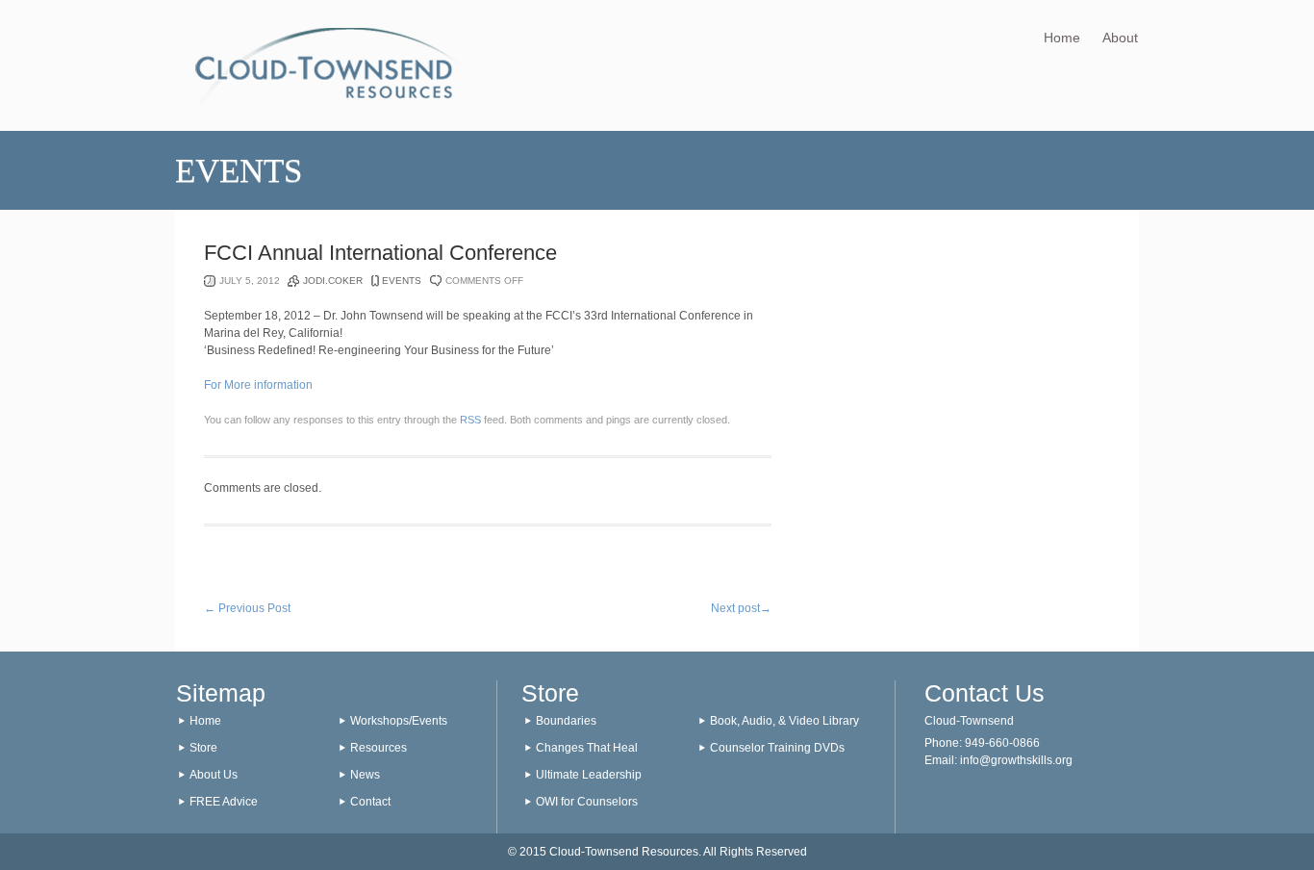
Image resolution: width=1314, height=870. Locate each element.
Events (401, 280)
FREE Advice (224, 801)
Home (1062, 37)
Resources (378, 748)
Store (203, 748)
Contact (370, 801)
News (365, 774)
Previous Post (247, 608)
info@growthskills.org (1016, 760)
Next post (741, 608)
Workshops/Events (398, 721)
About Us (214, 774)
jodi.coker (333, 280)
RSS (470, 419)
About (1120, 37)
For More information (258, 385)
